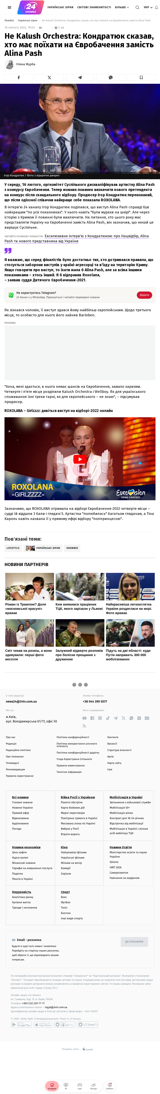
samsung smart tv (87, 1024)
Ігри (109, 769)
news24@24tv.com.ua (21, 701)
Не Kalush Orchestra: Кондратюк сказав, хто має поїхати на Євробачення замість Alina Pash (96, 20)
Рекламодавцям (15, 769)
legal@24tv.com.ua (56, 1007)
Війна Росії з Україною (78, 797)
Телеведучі (12, 763)
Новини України (22, 807)
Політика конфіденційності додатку (78, 753)
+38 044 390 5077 (95, 701)
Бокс (64, 897)
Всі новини (20, 797)
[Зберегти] (141, 77)
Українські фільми (72, 857)
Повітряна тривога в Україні (79, 818)
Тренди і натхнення (24, 907)
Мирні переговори (73, 813)
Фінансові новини (24, 863)
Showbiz (9, 20)
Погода (16, 828)
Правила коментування (71, 765)
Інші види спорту (72, 918)
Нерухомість (21, 892)
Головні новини (22, 802)
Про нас (10, 737)
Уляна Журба (25, 64)
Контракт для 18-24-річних (127, 818)
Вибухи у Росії (70, 828)
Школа (114, 862)
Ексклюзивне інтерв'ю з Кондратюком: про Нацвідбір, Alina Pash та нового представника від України (76, 238)
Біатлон (66, 913)
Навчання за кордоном (124, 878)
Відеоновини (20, 818)
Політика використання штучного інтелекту (77, 745)
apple (43, 1024)
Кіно (64, 847)
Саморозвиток (119, 872)
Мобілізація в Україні (126, 797)
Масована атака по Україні (78, 823)
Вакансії (112, 744)
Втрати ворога (70, 834)
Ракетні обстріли (72, 802)
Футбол (65, 902)
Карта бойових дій (73, 807)
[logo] (30, 7)
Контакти (112, 737)
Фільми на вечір (71, 863)
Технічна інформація (69, 772)
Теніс (64, 907)
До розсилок (134, 941)
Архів (110, 756)
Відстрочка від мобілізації (126, 823)
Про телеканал (15, 756)
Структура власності (119, 750)
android (21, 1024)
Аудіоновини (20, 823)
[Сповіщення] (156, 7)
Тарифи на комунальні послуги (32, 868)
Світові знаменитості (94, 7)
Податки (17, 873)
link (84, 718)
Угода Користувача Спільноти (74, 759)
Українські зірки (60, 7)
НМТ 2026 (116, 867)
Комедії (65, 868)
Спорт (65, 892)
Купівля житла (21, 902)
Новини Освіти (121, 847)
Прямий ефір (20, 813)
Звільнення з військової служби (130, 802)
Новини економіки (26, 847)
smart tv (64, 1024)
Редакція (11, 744)
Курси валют (20, 857)
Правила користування (20, 776)
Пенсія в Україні (22, 879)
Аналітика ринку (22, 897)
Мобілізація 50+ (120, 807)
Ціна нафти (19, 852)
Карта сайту (114, 763)
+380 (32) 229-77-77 (33, 1003)
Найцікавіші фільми (74, 852)
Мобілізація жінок (121, 813)
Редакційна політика (18, 750)
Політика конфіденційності (73, 737)
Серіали (66, 873)
